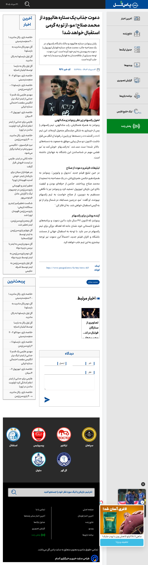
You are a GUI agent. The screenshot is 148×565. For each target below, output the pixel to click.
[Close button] (142, 502)
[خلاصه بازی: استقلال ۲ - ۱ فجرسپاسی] (132, 497)
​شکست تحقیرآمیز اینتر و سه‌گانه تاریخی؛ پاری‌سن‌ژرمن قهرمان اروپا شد (20, 210)
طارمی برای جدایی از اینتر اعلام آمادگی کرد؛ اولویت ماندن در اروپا (20, 126)
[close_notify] (143, 485)
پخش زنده (36, 535)
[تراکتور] (64, 434)
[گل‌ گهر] (64, 459)
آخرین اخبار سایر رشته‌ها (34, 516)
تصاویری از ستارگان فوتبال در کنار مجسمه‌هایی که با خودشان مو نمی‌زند (90, 329)
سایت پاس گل (54, 550)
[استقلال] (13, 434)
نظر (90, 372)
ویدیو (91, 529)
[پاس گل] (126, 4)
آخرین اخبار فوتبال (85, 516)
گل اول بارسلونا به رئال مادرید (21, 59)
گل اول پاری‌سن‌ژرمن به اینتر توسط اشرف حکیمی (21, 267)
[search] (24, 4)
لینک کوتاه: (97, 268)
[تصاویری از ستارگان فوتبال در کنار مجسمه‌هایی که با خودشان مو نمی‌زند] (90, 313)
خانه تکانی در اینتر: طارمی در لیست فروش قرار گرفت (20, 163)
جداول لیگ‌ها (39, 522)
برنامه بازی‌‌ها (87, 535)
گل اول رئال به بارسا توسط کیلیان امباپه (23, 68)
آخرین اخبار (27, 22)
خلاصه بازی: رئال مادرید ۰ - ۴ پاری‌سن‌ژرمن (21, 138)
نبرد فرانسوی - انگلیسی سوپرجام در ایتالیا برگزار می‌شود (20, 149)
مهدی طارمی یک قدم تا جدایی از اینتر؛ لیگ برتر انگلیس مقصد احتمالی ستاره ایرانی (21, 101)
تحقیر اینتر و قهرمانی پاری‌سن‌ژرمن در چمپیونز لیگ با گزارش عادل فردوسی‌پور (20, 192)
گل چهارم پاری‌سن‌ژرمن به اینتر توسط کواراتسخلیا (21, 235)
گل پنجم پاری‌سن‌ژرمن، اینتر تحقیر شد (21, 223)
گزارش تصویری (38, 529)
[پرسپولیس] (38, 434)
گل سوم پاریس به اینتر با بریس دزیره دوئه (20, 246)
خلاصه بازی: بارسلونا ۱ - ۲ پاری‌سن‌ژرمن (21, 87)
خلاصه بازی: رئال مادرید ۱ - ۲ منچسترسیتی (20, 40)
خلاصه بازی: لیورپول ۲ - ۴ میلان (21, 115)
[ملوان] (38, 459)
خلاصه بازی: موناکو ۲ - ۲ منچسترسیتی (20, 78)
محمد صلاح (93, 282)
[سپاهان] (89, 434)
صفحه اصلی (88, 510)
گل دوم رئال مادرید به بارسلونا (22, 49)
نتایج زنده (89, 522)
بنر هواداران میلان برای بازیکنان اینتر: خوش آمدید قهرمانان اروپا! (21, 176)
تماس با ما (40, 510)
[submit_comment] (47, 400)
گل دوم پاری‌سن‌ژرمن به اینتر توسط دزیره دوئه (21, 256)
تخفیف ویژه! (122, 542)
